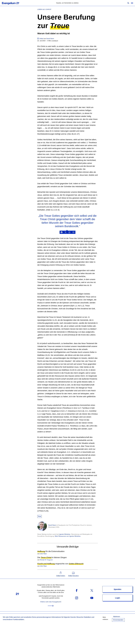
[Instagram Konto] (76, 598)
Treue (39, 516)
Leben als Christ (44, 9)
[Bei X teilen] (65, 232)
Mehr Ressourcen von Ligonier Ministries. (68, 536)
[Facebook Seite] (76, 590)
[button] (60, 574)
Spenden (117, 589)
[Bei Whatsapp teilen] (69, 232)
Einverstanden (118, 620)
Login (117, 598)
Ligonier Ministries (64, 534)
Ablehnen (116, 616)
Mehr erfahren (105, 618)
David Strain (52, 525)
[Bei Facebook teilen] (61, 232)
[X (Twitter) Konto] (91, 590)
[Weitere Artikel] (38, 38)
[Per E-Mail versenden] (73, 232)
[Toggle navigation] (132, 3)
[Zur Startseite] (12, 3)
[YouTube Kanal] (91, 598)
